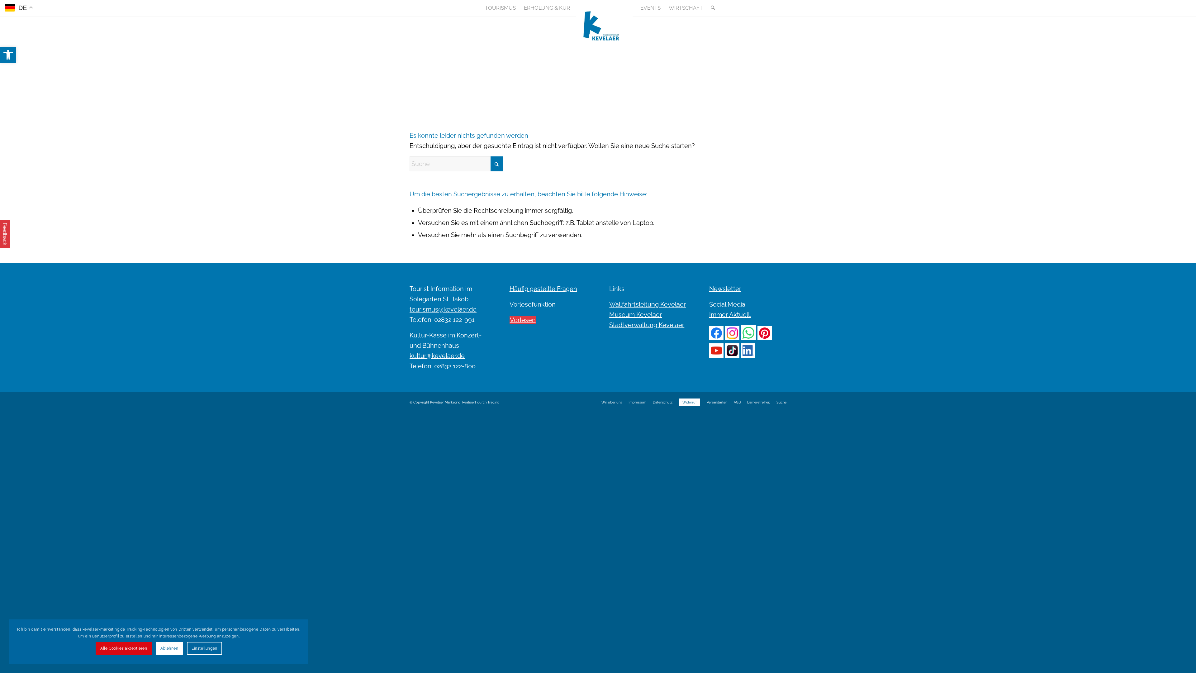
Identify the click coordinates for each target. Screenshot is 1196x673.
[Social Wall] (781, 8)
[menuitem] (500, 8)
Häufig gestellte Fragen (543, 289)
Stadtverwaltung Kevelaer (646, 325)
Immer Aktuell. (730, 314)
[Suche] (711, 8)
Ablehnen (169, 648)
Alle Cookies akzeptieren (123, 648)
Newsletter (725, 289)
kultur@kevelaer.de (437, 356)
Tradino (493, 402)
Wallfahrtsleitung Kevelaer (647, 304)
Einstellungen (204, 648)
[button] (8, 55)
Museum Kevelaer (635, 314)
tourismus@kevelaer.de (443, 309)
